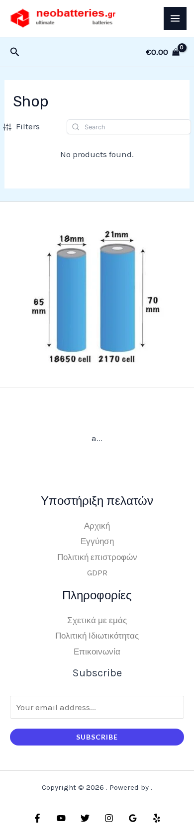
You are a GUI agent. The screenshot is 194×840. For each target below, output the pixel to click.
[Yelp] (156, 818)
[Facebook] (37, 818)
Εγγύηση (97, 541)
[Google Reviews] (132, 818)
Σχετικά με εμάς (97, 620)
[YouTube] (61, 818)
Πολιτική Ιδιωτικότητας (97, 636)
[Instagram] (108, 818)
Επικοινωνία (97, 651)
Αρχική (97, 526)
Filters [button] (28, 126)
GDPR (97, 572)
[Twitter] (85, 818)
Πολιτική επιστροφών (97, 557)
